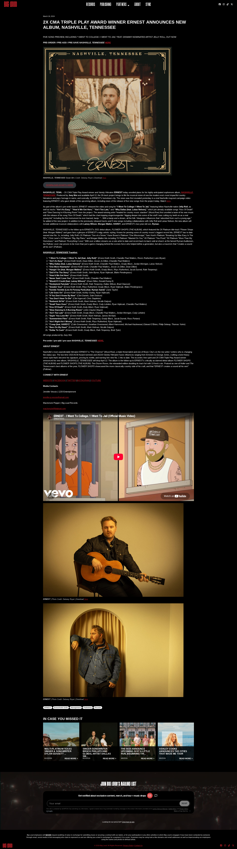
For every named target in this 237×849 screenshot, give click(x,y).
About (137, 4)
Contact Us (138, 846)
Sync (148, 4)
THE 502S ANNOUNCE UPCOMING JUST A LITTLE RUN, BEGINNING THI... (135, 751)
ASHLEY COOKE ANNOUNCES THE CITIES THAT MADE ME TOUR (173, 751)
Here (104, 178)
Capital (120, 18)
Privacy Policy (128, 846)
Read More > (71, 758)
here (168, 201)
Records (90, 4)
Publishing (105, 4)
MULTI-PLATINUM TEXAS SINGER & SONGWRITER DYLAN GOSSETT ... (58, 751)
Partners (121, 4)
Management (76, 708)
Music (119, 11)
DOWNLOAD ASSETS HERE (59, 185)
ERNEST (47, 708)
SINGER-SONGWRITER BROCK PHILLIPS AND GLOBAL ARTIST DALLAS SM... (97, 752)
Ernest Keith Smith (61, 708)
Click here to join (128, 822)
